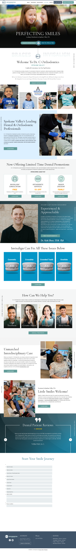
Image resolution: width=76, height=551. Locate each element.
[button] (58, 2)
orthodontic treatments (13, 135)
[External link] (5, 439)
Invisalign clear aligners (20, 140)
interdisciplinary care (24, 366)
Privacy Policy (41, 549)
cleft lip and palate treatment (51, 400)
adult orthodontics (29, 140)
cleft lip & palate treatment (29, 142)
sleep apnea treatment (54, 398)
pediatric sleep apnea (18, 142)
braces (13, 140)
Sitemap (45, 549)
